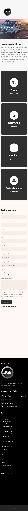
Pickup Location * (5, 238)
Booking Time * (5, 262)
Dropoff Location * (6, 246)
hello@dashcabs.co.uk (11, 406)
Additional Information (7, 278)
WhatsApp (8, 400)
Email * (2, 230)
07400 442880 (9, 403)
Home (3, 30)
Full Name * (4, 214)
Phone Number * (5, 222)
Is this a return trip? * (6, 270)
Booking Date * (5, 254)
